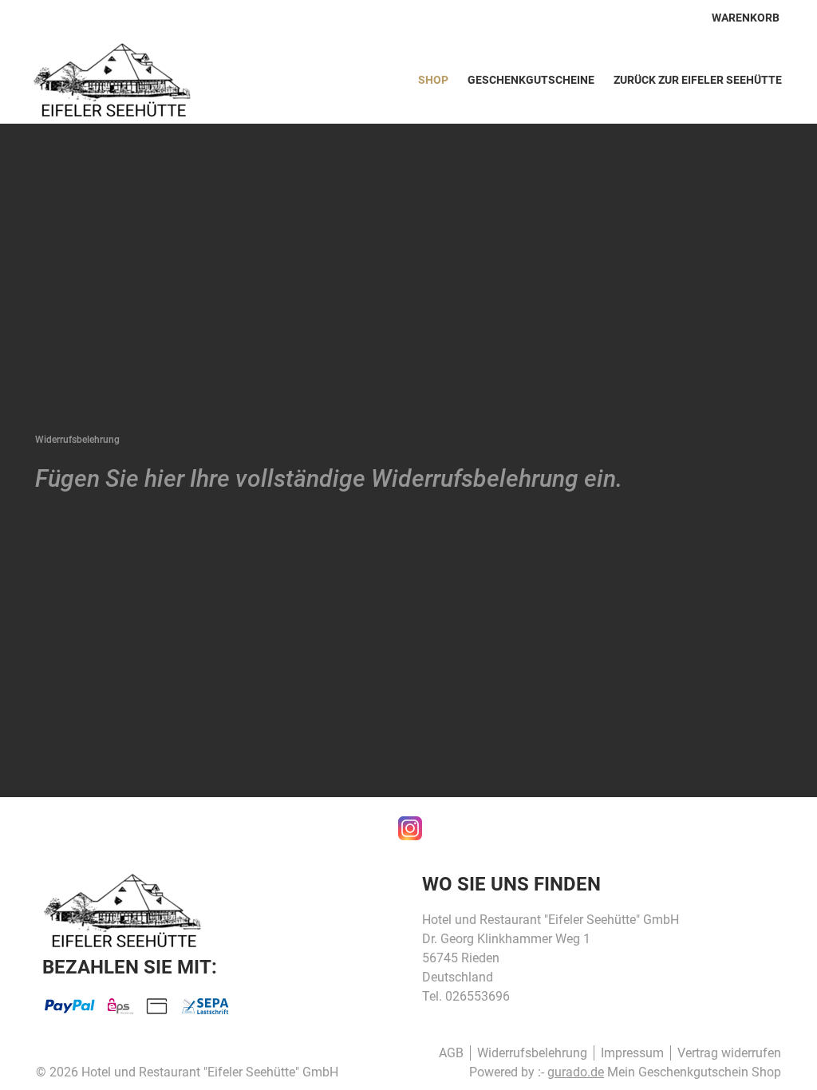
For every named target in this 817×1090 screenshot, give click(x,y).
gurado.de (575, 1072)
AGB (451, 1052)
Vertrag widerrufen (729, 1052)
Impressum (632, 1052)
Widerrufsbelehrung (532, 1052)
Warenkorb (746, 17)
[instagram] (408, 827)
